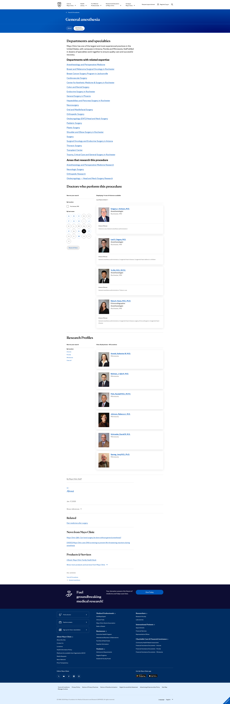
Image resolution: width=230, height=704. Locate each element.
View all (69, 360)
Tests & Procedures (73, 12)
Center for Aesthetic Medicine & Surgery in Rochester (90, 82)
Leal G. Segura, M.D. (118, 239)
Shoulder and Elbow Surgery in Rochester (85, 132)
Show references (73, 509)
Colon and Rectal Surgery (78, 87)
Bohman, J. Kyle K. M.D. (120, 374)
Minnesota (70, 357)
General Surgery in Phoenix (79, 96)
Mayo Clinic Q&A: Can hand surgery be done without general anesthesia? (94, 537)
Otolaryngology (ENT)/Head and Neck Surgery (87, 118)
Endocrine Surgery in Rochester (81, 91)
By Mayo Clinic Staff (74, 479)
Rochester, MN (74, 206)
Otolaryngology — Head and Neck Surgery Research (90, 178)
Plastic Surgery (73, 127)
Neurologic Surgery (75, 169)
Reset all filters (73, 248)
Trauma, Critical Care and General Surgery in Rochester (91, 154)
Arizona (69, 352)
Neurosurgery (73, 105)
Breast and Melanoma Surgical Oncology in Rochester (90, 69)
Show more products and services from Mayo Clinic (86, 565)
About (69, 28)
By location (70, 202)
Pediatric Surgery (74, 123)
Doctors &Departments (79, 28)
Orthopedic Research (76, 174)
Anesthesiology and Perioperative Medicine (86, 64)
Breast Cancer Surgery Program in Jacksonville (87, 73)
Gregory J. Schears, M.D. (120, 209)
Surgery (70, 136)
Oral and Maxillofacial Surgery (80, 109)
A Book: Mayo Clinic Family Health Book (81, 560)
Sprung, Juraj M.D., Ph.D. (120, 454)
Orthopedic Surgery (75, 114)
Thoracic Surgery (74, 145)
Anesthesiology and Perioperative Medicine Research (90, 165)
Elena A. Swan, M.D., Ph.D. (121, 301)
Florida (69, 354)
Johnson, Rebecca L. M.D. (120, 414)
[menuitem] (69, 28)
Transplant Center (75, 150)
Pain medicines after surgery (77, 523)
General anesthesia (83, 19)
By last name (70, 211)
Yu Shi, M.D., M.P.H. (118, 270)
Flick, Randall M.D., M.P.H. (121, 394)
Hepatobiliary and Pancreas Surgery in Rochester (88, 100)
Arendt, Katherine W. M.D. (121, 353)
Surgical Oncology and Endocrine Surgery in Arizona (90, 141)
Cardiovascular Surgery (77, 78)
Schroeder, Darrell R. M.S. (120, 434)
